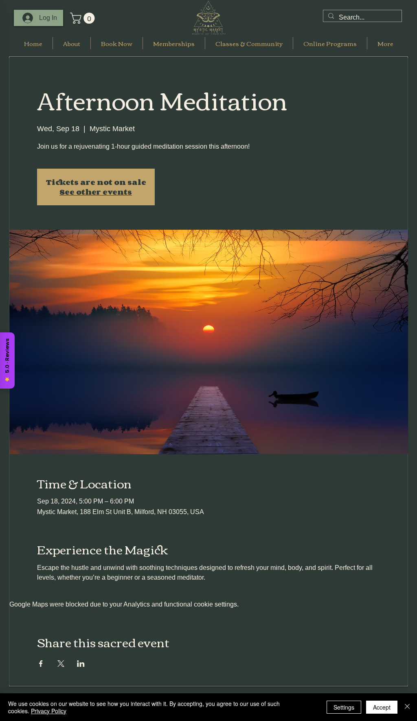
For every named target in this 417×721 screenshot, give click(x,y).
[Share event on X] (61, 663)
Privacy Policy (48, 711)
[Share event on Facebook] (41, 663)
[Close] (407, 707)
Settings (344, 707)
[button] (83, 18)
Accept (382, 707)
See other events (95, 192)
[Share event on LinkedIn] (81, 663)
